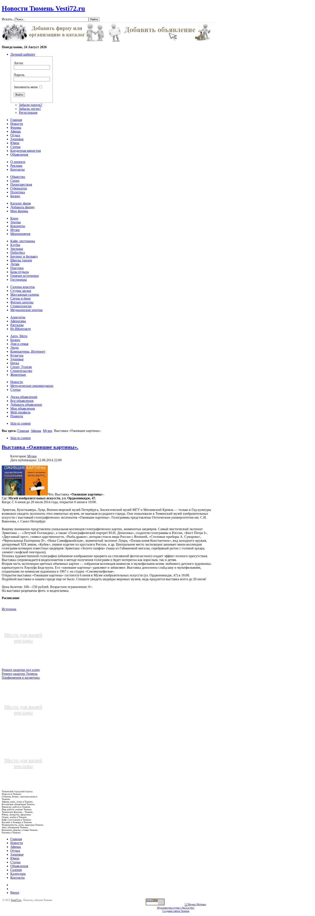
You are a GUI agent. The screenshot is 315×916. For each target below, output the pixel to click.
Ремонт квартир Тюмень (20, 674)
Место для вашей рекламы (23, 637)
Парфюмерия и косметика (21, 677)
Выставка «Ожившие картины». (40, 447)
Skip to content (20, 423)
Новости (16, 843)
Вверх (14, 892)
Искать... (8, 19)
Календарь (18, 874)
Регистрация (28, 112)
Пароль (19, 75)
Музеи (47, 431)
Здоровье (17, 854)
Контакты (17, 877)
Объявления (19, 866)
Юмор (14, 858)
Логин (18, 63)
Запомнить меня (26, 87)
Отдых (15, 850)
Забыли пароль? (30, 105)
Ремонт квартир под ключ (21, 670)
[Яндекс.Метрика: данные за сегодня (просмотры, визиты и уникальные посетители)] (195, 904)
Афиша (36, 431)
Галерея (16, 870)
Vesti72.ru (16, 900)
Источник (9, 609)
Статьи (15, 862)
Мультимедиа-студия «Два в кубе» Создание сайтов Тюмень (175, 909)
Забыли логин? (30, 108)
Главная (23, 431)
